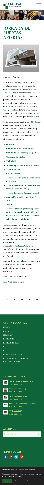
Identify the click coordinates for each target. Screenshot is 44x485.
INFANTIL (6, 327)
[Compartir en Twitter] (14, 299)
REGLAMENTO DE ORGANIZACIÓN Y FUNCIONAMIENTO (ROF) (16, 360)
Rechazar (18, 481)
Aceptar (7, 481)
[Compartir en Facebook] (7, 299)
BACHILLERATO (8, 339)
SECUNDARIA (8, 335)
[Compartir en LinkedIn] (29, 299)
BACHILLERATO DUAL (11, 343)
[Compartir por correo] (37, 299)
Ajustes (29, 481)
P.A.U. (5, 351)
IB (4, 347)
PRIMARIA (6, 331)
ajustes (19, 476)
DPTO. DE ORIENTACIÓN (12, 355)
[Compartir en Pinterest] (22, 299)
